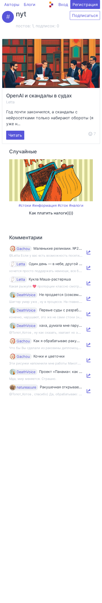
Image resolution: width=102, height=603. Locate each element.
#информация (44, 205)
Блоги (29, 4)
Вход (63, 4)
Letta (10, 102)
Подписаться (85, 15)
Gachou (23, 249)
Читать (15, 135)
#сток (63, 205)
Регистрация (85, 4)
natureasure (26, 387)
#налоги (76, 205)
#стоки (25, 205)
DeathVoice (26, 295)
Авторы (11, 4)
